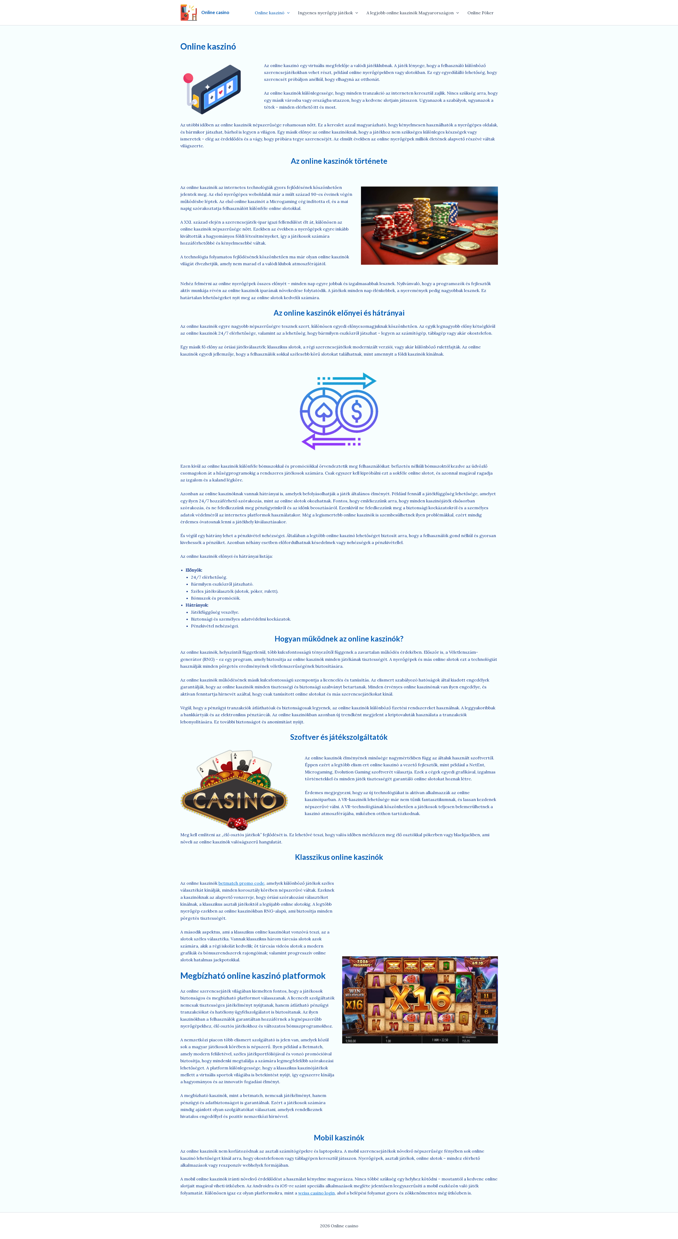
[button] (287, 12)
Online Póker (480, 12)
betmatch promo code (241, 883)
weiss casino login (316, 1193)
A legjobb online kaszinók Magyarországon (410, 12)
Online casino (215, 12)
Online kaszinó (269, 12)
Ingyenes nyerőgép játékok (325, 12)
